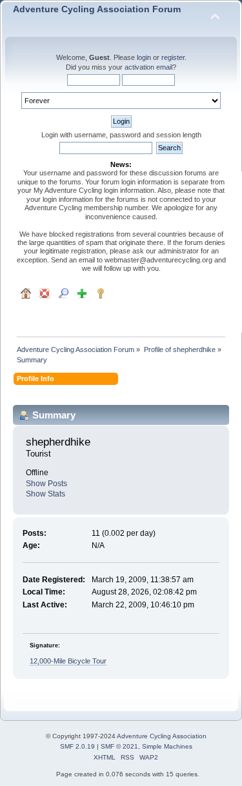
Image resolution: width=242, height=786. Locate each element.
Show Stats (45, 493)
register (173, 57)
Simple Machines (167, 746)
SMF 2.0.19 (77, 746)
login (144, 57)
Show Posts (46, 483)
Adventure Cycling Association (162, 736)
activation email (148, 67)
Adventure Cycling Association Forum (97, 9)
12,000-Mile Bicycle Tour (68, 661)
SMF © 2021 (119, 746)
